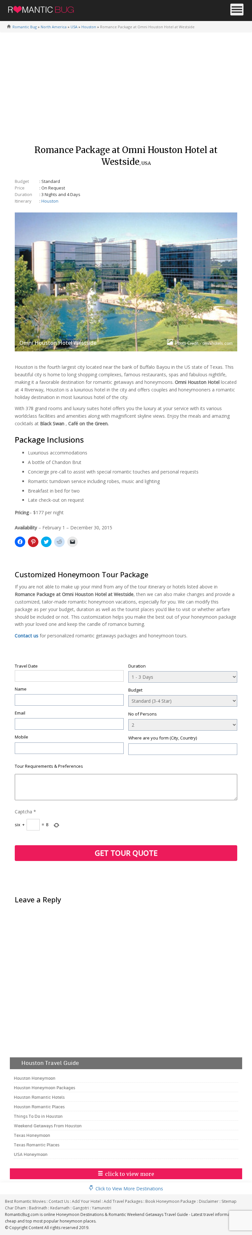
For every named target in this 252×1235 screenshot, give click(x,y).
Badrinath (38, 1208)
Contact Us (59, 1201)
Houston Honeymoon (34, 1078)
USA (74, 26)
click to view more (129, 1174)
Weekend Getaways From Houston (48, 1125)
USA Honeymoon (31, 1154)
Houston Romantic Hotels (39, 1097)
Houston (88, 26)
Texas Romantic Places (36, 1144)
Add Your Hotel (86, 1201)
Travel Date (26, 666)
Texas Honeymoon (32, 1135)
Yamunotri (101, 1208)
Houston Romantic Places (39, 1106)
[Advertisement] (126, 92)
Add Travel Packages (123, 1201)
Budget (135, 690)
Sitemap (229, 1201)
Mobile (21, 737)
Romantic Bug (24, 26)
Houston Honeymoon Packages (44, 1087)
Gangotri (81, 1208)
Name (21, 689)
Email (20, 713)
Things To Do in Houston (38, 1116)
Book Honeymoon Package (170, 1201)
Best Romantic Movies (25, 1201)
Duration (137, 666)
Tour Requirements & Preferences (49, 766)
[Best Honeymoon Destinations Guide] (41, 8)
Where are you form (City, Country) (162, 738)
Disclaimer (209, 1201)
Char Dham (15, 1208)
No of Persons (142, 714)
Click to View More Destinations (129, 1188)
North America (54, 26)
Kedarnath (60, 1208)
